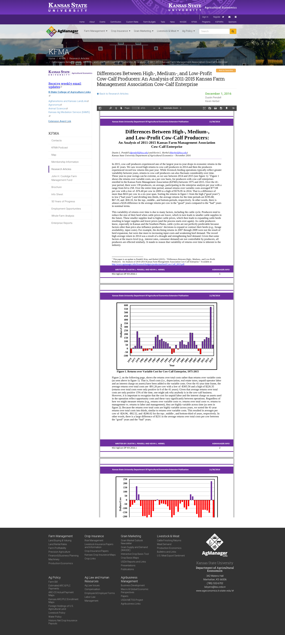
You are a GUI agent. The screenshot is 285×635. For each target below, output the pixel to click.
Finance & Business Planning (63, 555)
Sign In (205, 17)
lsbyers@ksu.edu (214, 586)
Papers (124, 596)
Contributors (115, 22)
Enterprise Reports (61, 223)
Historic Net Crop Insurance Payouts (62, 622)
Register (216, 17)
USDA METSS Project (132, 600)
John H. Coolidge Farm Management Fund (64, 178)
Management (91, 600)
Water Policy (55, 616)
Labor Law (90, 597)
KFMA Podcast (59, 147)
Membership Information (65, 161)
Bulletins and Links (166, 551)
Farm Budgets (149, 22)
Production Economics (60, 563)
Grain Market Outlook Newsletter (132, 542)
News (172, 22)
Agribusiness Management (129, 579)
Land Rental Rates (57, 544)
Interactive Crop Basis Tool (135, 554)
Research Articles (79, 58)
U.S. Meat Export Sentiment (171, 555)
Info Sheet (57, 194)
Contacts (56, 140)
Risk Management (94, 540)
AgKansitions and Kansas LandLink (68, 101)
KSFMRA (219, 22)
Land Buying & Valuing (59, 540)
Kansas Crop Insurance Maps (100, 554)
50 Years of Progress (63, 201)
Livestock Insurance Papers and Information (99, 546)
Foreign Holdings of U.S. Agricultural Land (61, 607)
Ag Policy (187, 30)
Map (53, 154)
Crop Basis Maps (130, 557)
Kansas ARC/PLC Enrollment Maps (63, 601)
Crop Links (90, 558)
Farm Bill (53, 581)
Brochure (56, 187)
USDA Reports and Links (133, 561)
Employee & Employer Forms (100, 593)
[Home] (62, 31)
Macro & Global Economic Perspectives (134, 590)
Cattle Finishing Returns (169, 540)
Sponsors (232, 22)
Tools (163, 22)
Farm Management (95, 30)
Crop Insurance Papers (97, 551)
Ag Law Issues (92, 585)
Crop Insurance (120, 30)
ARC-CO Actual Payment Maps (61, 594)
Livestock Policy (56, 612)
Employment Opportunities (66, 208)
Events (102, 22)
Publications (127, 569)
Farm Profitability (57, 548)
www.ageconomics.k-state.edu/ (215, 590)
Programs (206, 22)
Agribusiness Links (131, 603)
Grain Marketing (143, 30)
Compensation (92, 589)
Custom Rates (132, 22)
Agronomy (55, 104)
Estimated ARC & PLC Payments (59, 587)
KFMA (194, 22)
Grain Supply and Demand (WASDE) (134, 548)
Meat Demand (164, 544)
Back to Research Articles (113, 93)
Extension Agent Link (59, 121)
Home (81, 22)
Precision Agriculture (59, 551)
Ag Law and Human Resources (97, 579)
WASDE (183, 22)
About (92, 22)
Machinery (53, 559)
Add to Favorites (226, 70)
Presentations (128, 565)
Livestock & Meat (167, 30)
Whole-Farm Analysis (62, 215)
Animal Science (58, 108)
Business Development (133, 585)
